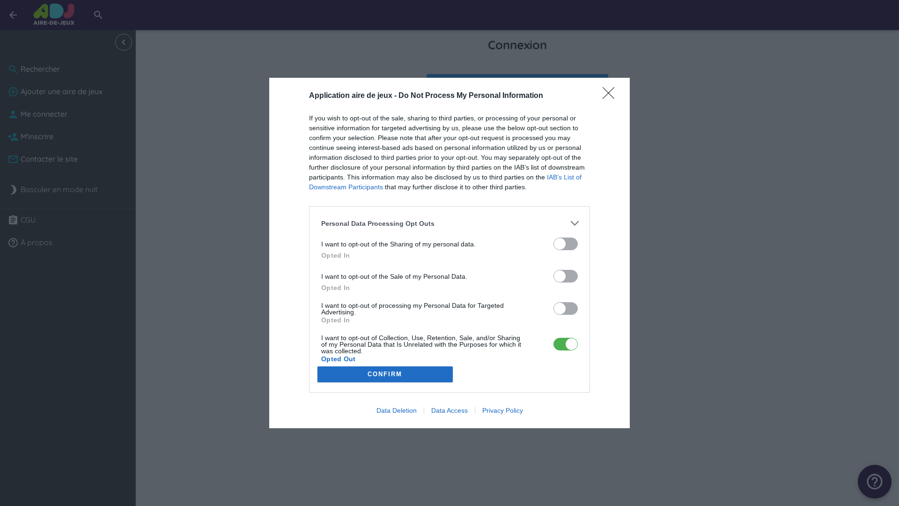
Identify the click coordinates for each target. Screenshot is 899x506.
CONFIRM (385, 374)
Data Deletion (396, 410)
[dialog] (449, 253)
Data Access (449, 410)
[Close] (611, 96)
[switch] (565, 244)
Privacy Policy (502, 410)
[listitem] (449, 223)
